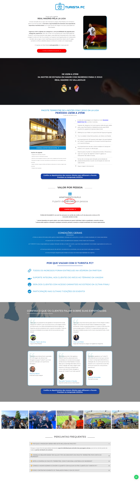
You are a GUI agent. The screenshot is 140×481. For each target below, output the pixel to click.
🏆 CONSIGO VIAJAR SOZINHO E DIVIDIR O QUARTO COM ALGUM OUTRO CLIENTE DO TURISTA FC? (64, 466)
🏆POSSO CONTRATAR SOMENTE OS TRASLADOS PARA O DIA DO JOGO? (55, 470)
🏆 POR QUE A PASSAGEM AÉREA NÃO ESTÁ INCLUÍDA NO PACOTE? (53, 444)
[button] (51, 50)
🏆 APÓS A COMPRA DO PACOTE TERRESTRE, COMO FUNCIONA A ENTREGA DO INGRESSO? (61, 461)
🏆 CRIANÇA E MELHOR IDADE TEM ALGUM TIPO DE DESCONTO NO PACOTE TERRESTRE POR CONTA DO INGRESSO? (66, 455)
